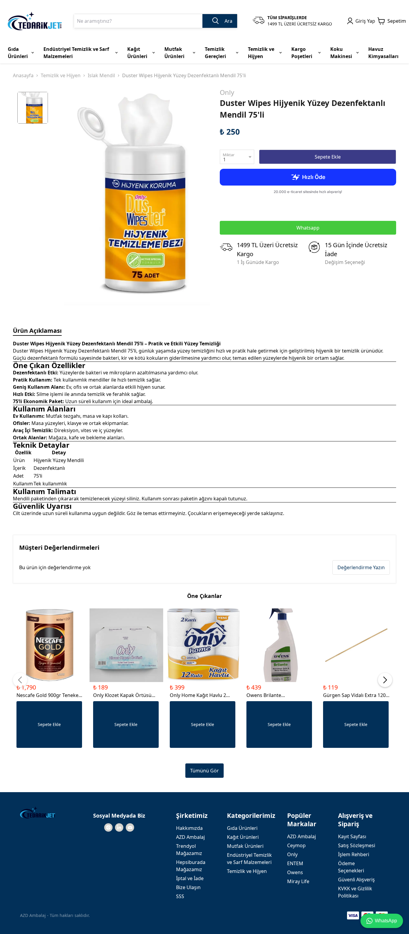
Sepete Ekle (328, 157)
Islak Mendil (101, 75)
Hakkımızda (189, 828)
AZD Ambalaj (190, 837)
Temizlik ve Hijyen (61, 75)
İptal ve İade (190, 878)
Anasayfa (23, 75)
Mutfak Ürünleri (245, 846)
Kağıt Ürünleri (243, 837)
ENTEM (295, 863)
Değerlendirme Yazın (361, 567)
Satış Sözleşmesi (356, 845)
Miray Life (298, 881)
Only (227, 92)
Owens (295, 872)
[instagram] (108, 827)
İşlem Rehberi (353, 854)
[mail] (130, 827)
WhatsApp (386, 920)
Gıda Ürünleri (242, 828)
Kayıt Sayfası (352, 836)
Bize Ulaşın (188, 887)
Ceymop (296, 845)
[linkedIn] (119, 827)
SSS (180, 896)
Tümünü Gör (204, 770)
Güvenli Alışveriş (356, 879)
